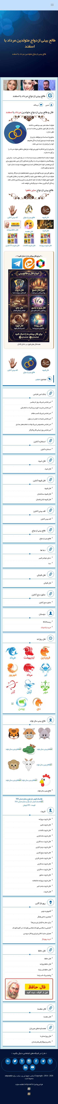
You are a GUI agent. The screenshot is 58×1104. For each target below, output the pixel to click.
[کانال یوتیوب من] (32, 1067)
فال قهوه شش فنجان (43, 499)
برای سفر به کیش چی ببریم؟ (41, 922)
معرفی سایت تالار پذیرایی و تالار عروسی (37, 933)
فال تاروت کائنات (44, 830)
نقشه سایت (19, 1084)
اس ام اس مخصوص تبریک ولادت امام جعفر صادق (33, 424)
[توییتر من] (15, 1061)
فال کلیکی (47, 583)
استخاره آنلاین (46, 449)
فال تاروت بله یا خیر (44, 886)
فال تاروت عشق (45, 875)
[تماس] (22, 1061)
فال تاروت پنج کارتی (44, 852)
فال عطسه (47, 1016)
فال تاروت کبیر (45, 824)
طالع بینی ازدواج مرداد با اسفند (29, 96)
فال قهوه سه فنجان (44, 494)
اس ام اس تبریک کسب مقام (41, 413)
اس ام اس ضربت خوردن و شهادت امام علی (36, 407)
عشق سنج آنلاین (45, 602)
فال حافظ (48, 958)
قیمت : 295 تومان (29, 802)
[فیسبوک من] (36, 1061)
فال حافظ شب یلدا (44, 969)
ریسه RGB (47, 622)
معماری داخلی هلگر (44, 917)
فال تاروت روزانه (45, 819)
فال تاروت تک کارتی (44, 836)
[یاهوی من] (50, 1061)
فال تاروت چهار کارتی (43, 847)
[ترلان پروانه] (29, 86)
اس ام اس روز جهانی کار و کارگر (40, 430)
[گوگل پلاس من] (8, 1061)
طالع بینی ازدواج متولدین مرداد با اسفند (29, 43)
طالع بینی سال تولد (44, 791)
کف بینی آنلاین (46, 519)
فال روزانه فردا (45, 1036)
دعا (49, 563)
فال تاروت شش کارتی (43, 858)
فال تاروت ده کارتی (44, 869)
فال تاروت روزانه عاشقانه (42, 880)
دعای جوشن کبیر (45, 558)
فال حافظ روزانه (45, 964)
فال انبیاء (48, 469)
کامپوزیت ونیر (46, 911)
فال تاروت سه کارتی (43, 841)
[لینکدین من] (25, 1067)
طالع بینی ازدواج (39, 190)
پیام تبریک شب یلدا (44, 975)
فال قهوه (48, 488)
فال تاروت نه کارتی (44, 864)
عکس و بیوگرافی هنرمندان (41, 1041)
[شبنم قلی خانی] (12, 86)
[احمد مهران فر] (46, 86)
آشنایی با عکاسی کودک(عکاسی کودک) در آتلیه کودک (31, 928)
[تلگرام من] (43, 1061)
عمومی (37, 379)
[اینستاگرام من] (29, 1061)
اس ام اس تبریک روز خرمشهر (40, 402)
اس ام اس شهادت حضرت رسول (39, 419)
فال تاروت (47, 891)
